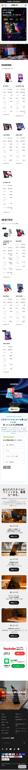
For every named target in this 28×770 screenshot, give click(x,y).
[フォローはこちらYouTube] (10, 749)
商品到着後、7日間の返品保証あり (14, 1)
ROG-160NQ (6, 296)
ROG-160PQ (18, 241)
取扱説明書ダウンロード (21, 720)
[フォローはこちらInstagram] (7, 749)
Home (3, 714)
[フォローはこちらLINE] (18, 749)
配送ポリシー (19, 717)
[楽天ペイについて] (5, 759)
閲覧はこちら (14, 409)
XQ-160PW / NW (20, 86)
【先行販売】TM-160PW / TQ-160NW (7, 243)
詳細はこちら (14, 536)
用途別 (3, 725)
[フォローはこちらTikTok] (14, 749)
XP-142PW (5, 86)
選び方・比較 (5, 722)
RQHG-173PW (19, 135)
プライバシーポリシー (21, 728)
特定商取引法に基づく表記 (21, 725)
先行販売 (4, 717)
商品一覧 (4, 719)
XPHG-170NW (19, 296)
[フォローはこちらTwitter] (3, 749)
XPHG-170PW (6, 344)
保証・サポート (5, 730)
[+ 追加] (10, 81)
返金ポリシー (19, 714)
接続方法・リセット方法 (21, 732)
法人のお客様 (5, 733)
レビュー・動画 (5, 728)
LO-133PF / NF (6, 182)
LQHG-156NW (6, 135)
